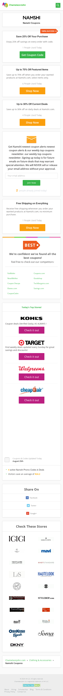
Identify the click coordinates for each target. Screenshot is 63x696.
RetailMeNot (12, 278)
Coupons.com (39, 273)
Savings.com (39, 288)
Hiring (13, 689)
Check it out (31, 330)
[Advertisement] (31, 428)
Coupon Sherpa (13, 283)
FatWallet (11, 273)
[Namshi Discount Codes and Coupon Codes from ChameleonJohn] (14, 5)
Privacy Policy (9, 692)
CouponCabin (12, 293)
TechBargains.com (41, 283)
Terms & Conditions (43, 689)
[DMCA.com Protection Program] (32, 685)
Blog (31, 689)
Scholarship (23, 689)
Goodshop (38, 278)
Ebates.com (12, 288)
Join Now (31, 182)
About (6, 689)
